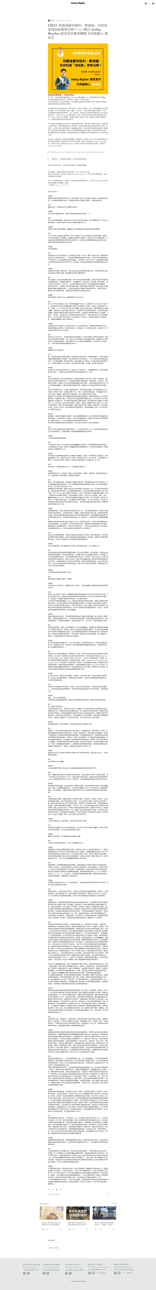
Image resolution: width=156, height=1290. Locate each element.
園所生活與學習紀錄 (93, 9)
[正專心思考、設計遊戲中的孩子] (51, 1213)
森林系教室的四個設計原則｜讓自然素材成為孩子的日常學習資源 (77, 1224)
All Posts (42, 9)
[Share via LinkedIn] (56, 1189)
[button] (145, 3)
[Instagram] (24, 1273)
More (103, 9)
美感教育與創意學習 (78, 9)
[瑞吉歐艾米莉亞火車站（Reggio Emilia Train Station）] (104, 1213)
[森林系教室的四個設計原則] (78, 1213)
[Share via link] (60, 1189)
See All (114, 1203)
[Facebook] (28, 1273)
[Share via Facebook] (48, 1189)
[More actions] (107, 21)
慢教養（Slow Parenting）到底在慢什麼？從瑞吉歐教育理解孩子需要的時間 (51, 1224)
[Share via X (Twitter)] (52, 1189)
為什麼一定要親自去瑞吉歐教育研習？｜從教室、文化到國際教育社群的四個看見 (104, 1224)
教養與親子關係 (64, 9)
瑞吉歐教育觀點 (52, 9)
